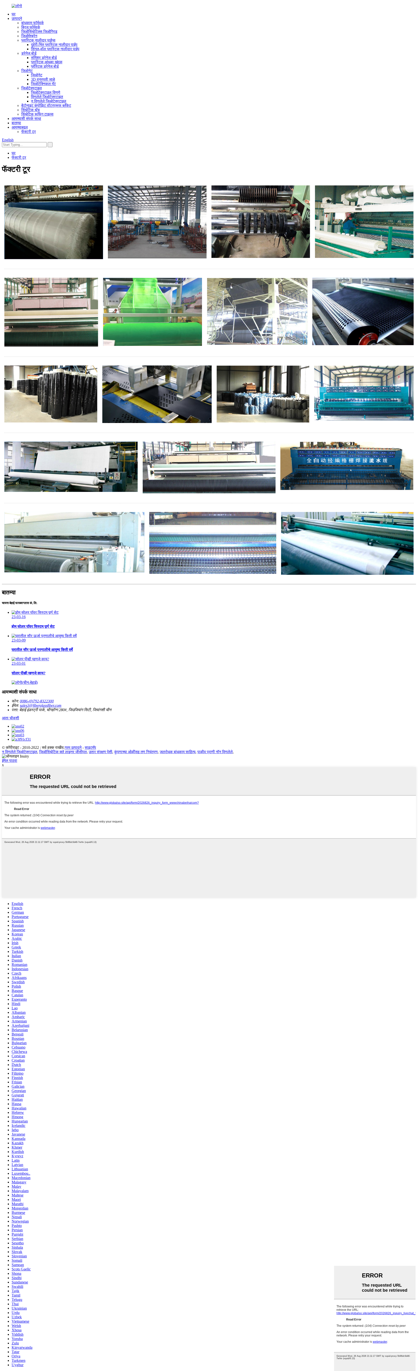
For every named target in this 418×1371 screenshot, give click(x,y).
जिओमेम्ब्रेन (29, 36)
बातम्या (16, 123)
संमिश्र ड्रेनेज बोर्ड (44, 58)
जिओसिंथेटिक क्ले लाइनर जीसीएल (63, 752)
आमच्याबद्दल (20, 127)
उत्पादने (17, 18)
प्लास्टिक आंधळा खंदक (46, 62)
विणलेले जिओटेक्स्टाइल (47, 97)
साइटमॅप (90, 747)
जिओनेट (27, 71)
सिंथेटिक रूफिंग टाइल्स (37, 114)
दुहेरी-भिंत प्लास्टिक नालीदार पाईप (54, 45)
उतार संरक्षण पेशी (100, 752)
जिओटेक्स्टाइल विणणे (45, 92)
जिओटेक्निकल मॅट (43, 84)
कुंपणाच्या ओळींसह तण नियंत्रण (136, 752)
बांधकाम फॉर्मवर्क (32, 23)
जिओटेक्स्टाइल (31, 88)
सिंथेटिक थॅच (30, 110)
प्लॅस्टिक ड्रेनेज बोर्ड (45, 66)
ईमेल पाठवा (9, 760)
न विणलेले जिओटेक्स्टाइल (48, 101)
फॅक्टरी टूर (28, 132)
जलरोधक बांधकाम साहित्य (177, 752)
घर (13, 14)
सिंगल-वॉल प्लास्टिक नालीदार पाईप (55, 49)
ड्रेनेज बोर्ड (29, 53)
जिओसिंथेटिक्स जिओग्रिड (39, 31)
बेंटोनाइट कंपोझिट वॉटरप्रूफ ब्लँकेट (46, 105)
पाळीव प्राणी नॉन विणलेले (215, 752)
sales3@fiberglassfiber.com (40, 705)
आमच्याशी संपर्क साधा (26, 119)
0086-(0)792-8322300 (37, 701)
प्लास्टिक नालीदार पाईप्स (38, 40)
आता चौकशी (10, 718)
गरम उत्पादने (73, 747)
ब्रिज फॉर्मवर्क (30, 27)
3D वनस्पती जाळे (43, 79)
